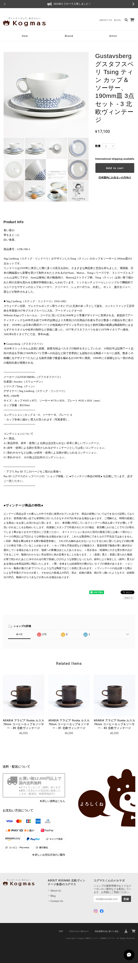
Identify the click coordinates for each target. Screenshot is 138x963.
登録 (126, 899)
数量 (98, 145)
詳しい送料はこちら (53, 801)
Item (25, 35)
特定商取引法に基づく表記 (107, 931)
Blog (117, 20)
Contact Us (56, 901)
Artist (113, 35)
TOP (61, 931)
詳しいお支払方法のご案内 (50, 854)
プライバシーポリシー (79, 931)
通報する (129, 598)
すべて (19, 634)
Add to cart (115, 168)
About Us (105, 20)
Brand (69, 35)
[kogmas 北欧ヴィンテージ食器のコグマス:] (104, 798)
